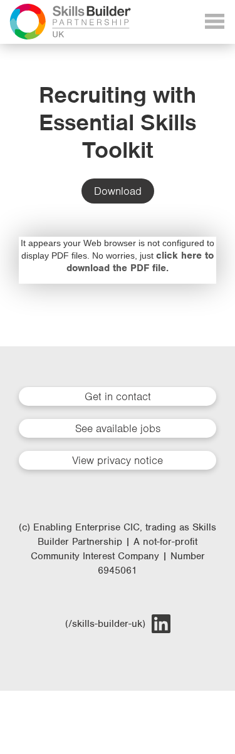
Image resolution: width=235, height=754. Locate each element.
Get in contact (118, 396)
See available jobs (117, 428)
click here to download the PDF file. (140, 261)
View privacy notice (117, 460)
